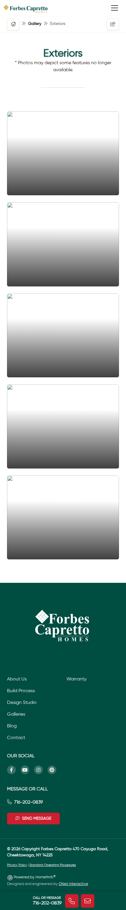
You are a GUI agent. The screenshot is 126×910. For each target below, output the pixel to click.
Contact (16, 737)
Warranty (76, 679)
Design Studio (22, 702)
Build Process (21, 690)
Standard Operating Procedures (52, 865)
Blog (12, 726)
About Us (17, 679)
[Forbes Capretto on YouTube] (27, 769)
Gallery (34, 23)
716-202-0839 (28, 802)
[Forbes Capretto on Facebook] (14, 769)
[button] (13, 24)
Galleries (16, 714)
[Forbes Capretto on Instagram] (40, 769)
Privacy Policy (17, 865)
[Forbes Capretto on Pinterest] (54, 769)
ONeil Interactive (73, 884)
